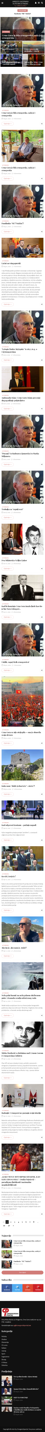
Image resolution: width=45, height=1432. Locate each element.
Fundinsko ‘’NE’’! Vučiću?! (13, 223)
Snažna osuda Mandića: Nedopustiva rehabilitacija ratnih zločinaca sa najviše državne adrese (27, 1410)
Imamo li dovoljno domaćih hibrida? (26, 1389)
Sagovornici (5, 1357)
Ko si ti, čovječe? (9, 876)
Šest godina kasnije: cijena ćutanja (25, 1377)
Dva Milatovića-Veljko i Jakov (14, 560)
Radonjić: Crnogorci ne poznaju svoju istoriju (21, 1113)
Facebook (7, 1289)
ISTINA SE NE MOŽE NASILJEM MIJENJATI (11, 63)
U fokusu (6, 31)
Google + (28, 1289)
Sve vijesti (22, 1272)
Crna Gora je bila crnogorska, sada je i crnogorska (22, 36)
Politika (4, 1336)
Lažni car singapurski (22, 14)
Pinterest (38, 1289)
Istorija (4, 1351)
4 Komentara (17, 951)
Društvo (4, 1339)
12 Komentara (18, 789)
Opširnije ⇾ (7, 124)
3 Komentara (16, 355)
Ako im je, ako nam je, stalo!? (14, 948)
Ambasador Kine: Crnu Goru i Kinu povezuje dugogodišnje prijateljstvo (33, 65)
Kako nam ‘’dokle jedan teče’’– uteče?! (18, 786)
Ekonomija (5, 1342)
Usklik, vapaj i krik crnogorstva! (15, 662)
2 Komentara (17, 563)
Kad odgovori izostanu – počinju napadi (19, 825)
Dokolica (5, 1365)
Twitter (17, 1289)
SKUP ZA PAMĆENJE (21, 1398)
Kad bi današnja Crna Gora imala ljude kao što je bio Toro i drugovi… (10, 52)
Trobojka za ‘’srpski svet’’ (12, 509)
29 (4, 1225)
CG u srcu (4, 1345)
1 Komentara (17, 266)
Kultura (4, 1348)
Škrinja (4, 1359)
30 (9, 1225)
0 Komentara (17, 118)
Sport (3, 1354)
